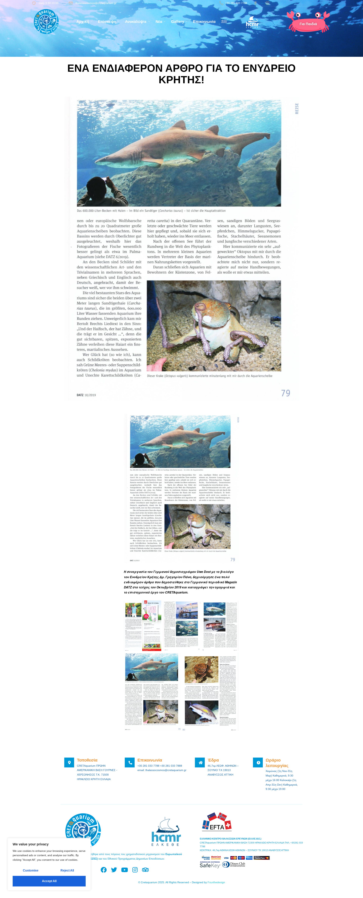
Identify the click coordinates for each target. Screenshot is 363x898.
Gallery (177, 21)
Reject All (67, 870)
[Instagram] (135, 870)
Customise (30, 870)
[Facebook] (104, 870)
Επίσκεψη (107, 21)
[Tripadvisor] (145, 870)
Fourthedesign (216, 882)
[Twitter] (114, 870)
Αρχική (82, 21)
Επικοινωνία (204, 21)
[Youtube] (124, 870)
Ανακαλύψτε (136, 21)
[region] (49, 864)
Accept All (49, 881)
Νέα (159, 21)
